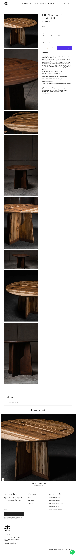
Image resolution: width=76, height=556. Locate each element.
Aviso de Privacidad (54, 500)
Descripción (45, 52)
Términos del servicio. (9, 519)
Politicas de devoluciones (56, 503)
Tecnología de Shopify (67, 549)
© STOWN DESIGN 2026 (55, 549)
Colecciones (31, 500)
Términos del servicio (54, 497)
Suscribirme (14, 514)
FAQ (9, 391)
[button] (25, 3)
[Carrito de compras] (71, 3)
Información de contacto (55, 509)
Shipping (10, 397)
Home (29, 497)
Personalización (12, 403)
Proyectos (30, 503)
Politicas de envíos (54, 506)
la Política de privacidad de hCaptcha (15, 518)
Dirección (6, 537)
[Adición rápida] (3, 479)
